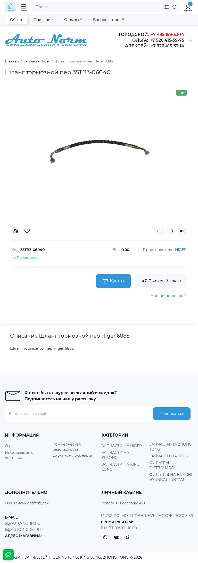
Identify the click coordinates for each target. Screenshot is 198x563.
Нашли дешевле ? (169, 295)
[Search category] (166, 7)
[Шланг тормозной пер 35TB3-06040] (99, 151)
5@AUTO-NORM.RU (22, 523)
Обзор (16, 19)
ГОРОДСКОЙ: (151, 34)
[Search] (174, 7)
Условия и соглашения (123, 503)
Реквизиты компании (73, 456)
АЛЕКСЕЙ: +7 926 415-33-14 (154, 45)
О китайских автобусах (26, 503)
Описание (43, 19)
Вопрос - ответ (108, 19)
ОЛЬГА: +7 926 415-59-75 (158, 40)
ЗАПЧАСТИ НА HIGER (122, 446)
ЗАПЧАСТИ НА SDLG (168, 456)
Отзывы (73, 19)
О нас (10, 446)
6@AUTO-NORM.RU (23, 529)
